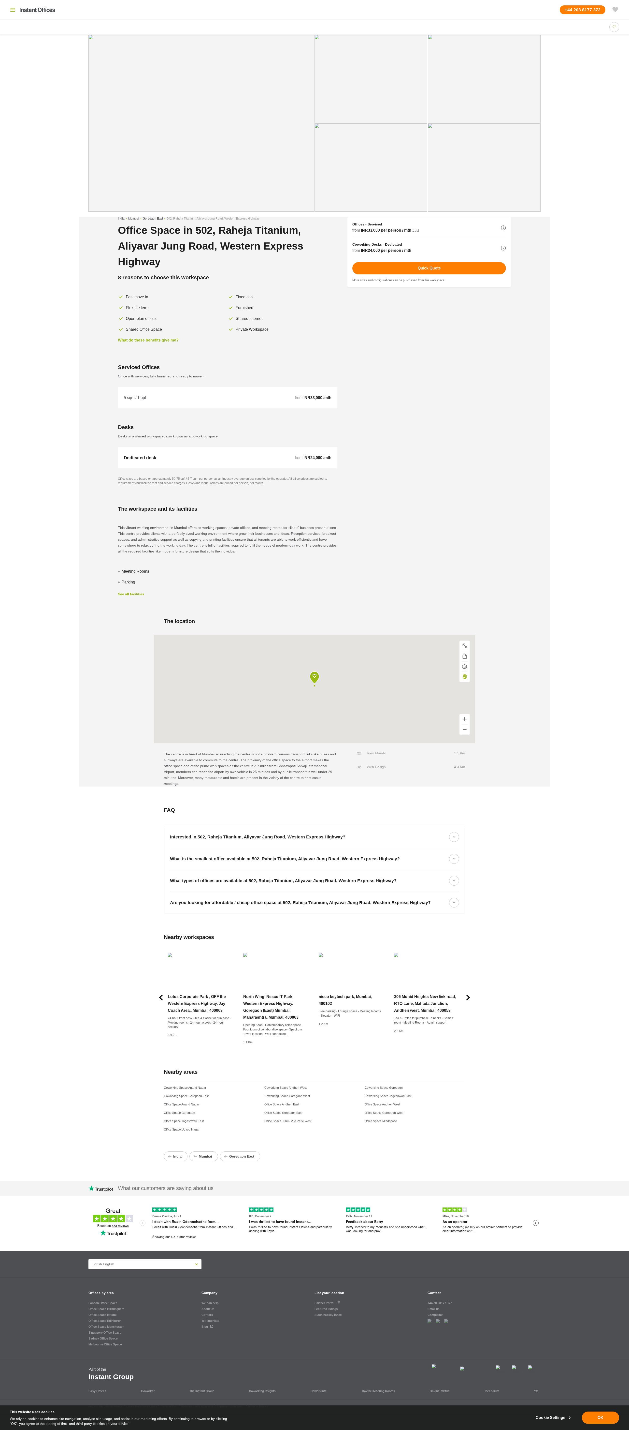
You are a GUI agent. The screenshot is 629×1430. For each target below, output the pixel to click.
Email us (434, 1309)
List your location (329, 1293)
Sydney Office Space (103, 1338)
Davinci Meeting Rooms (378, 1391)
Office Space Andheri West (382, 1104)
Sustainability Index (328, 1315)
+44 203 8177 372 (440, 1303)
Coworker (148, 1391)
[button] (503, 227)
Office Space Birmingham (106, 1309)
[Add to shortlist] (614, 27)
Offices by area (101, 1293)
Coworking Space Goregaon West (287, 1096)
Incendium (492, 1391)
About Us (207, 1309)
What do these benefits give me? (148, 340)
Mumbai (133, 218)
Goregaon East (153, 218)
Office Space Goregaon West (384, 1113)
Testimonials (210, 1321)
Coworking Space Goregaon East (186, 1096)
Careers (207, 1315)
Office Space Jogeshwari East (184, 1121)
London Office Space (102, 1303)
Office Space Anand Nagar (181, 1104)
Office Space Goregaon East (283, 1113)
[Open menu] (12, 9)
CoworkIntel (319, 1391)
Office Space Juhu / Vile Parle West (287, 1121)
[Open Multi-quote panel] (615, 10)
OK (600, 1417)
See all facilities (131, 594)
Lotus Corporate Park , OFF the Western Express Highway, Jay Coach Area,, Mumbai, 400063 (197, 1004)
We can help (209, 1303)
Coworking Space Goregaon (384, 1087)
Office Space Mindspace (381, 1121)
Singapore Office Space (104, 1332)
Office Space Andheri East (281, 1104)
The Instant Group (201, 1391)
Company (209, 1293)
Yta (536, 1391)
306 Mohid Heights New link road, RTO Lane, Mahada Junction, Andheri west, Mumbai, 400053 (425, 1004)
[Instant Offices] (37, 9)
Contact (434, 1293)
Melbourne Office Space (105, 1344)
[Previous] (161, 997)
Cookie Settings (550, 1417)
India (121, 218)
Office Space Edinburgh (104, 1321)
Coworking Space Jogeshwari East (388, 1096)
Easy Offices (97, 1391)
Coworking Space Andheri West (285, 1087)
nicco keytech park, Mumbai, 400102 (345, 1000)
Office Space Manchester (106, 1326)
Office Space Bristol (102, 1315)
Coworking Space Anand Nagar (185, 1087)
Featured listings (326, 1309)
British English (103, 1264)
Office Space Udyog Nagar (182, 1129)
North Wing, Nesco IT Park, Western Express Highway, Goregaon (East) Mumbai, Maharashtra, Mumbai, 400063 (271, 1007)
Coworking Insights (262, 1391)
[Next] (468, 997)
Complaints (435, 1315)
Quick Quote (429, 268)
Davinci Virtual (440, 1391)
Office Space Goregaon (179, 1113)
